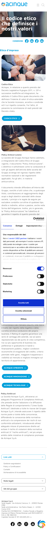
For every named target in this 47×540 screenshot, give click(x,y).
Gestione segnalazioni (12, 463)
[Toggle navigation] (38, 5)
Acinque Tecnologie (14, 385)
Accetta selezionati (23, 311)
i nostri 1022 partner (17, 238)
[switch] (40, 276)
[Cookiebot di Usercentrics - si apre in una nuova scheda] (33, 218)
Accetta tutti (23, 303)
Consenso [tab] (7, 226)
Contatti (7, 469)
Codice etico (10, 118)
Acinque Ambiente (13, 368)
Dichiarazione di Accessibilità (15, 472)
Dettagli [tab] (19, 226)
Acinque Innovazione (15, 376)
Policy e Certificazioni (12, 466)
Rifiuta (23, 319)
